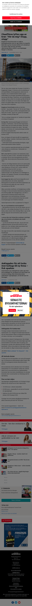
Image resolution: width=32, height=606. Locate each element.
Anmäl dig (12, 310)
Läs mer (18, 9)
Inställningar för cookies (16, 14)
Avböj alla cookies (16, 21)
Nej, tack (20, 310)
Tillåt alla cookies (16, 17)
